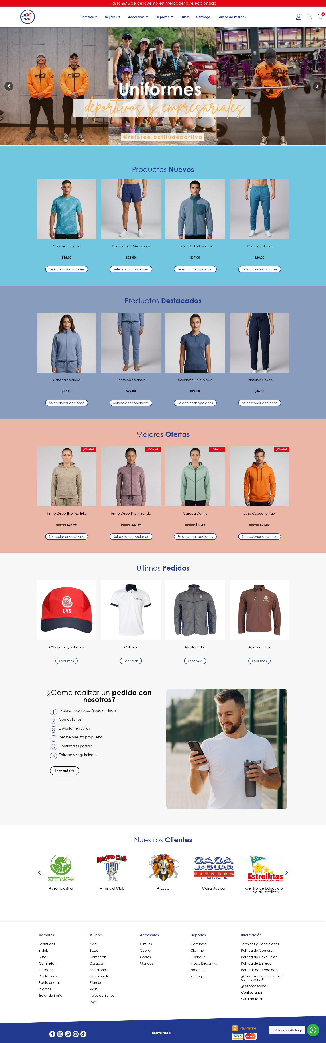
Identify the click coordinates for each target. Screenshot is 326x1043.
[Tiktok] (83, 1034)
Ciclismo (197, 950)
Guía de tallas (252, 998)
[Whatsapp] (68, 1034)
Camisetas (47, 963)
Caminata (198, 944)
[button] (39, 872)
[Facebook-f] (52, 1034)
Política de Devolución (259, 957)
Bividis (43, 950)
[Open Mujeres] (119, 16)
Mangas (146, 963)
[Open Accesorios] (147, 16)
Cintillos (146, 944)
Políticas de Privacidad (259, 969)
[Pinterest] (76, 1034)
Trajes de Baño (50, 995)
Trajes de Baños (101, 995)
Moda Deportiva (203, 963)
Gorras (145, 957)
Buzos (43, 957)
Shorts (94, 989)
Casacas (46, 969)
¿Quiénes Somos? (255, 986)
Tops (92, 1002)
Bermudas (47, 944)
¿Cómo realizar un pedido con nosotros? (262, 978)
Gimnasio (198, 957)
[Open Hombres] (96, 16)
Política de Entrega (256, 963)
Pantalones (48, 976)
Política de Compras (257, 950)
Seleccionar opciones (66, 269)
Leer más (66, 661)
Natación (198, 969)
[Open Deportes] (171, 16)
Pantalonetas (49, 982)
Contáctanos (251, 992)
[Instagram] (60, 1034)
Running (196, 976)
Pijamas (45, 989)
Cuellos (146, 950)
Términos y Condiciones (260, 944)
